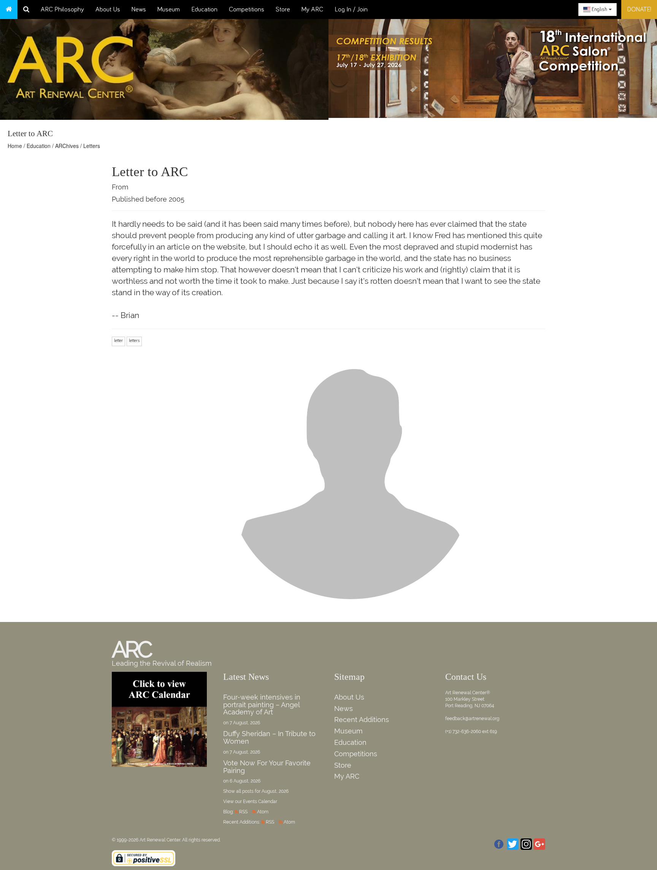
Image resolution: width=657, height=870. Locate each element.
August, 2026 (275, 791)
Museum (168, 9)
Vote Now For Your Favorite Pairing (267, 767)
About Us (107, 9)
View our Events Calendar (250, 801)
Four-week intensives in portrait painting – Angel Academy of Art (261, 704)
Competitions (246, 9)
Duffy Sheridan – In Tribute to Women (269, 737)
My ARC (312, 9)
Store (283, 9)
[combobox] (597, 9)
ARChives (67, 146)
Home (15, 146)
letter (118, 341)
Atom (262, 811)
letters (134, 341)
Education (204, 9)
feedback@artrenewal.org (472, 718)
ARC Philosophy (62, 9)
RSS (243, 811)
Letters (91, 146)
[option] (492, 66)
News (139, 9)
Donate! (639, 9)
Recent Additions (361, 720)
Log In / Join (351, 9)
